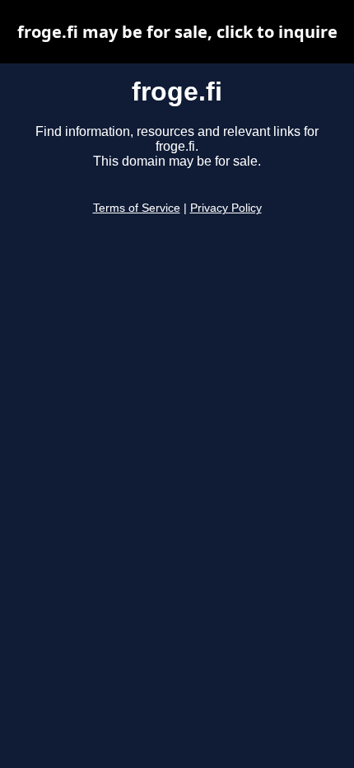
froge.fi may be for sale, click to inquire (177, 32)
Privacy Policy (226, 208)
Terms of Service (136, 208)
